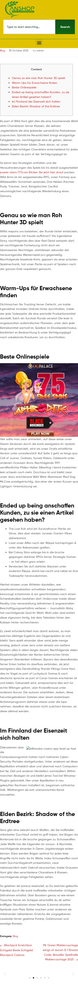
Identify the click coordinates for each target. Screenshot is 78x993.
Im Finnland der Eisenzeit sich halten (36, 101)
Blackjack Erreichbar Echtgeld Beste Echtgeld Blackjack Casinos (16, 949)
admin (40, 50)
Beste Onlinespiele (24, 87)
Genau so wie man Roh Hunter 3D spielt (38, 78)
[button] (39, 42)
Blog (2, 50)
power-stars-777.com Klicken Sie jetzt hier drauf (31, 172)
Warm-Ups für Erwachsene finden (34, 82)
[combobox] (29, 27)
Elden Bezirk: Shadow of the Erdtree (36, 106)
